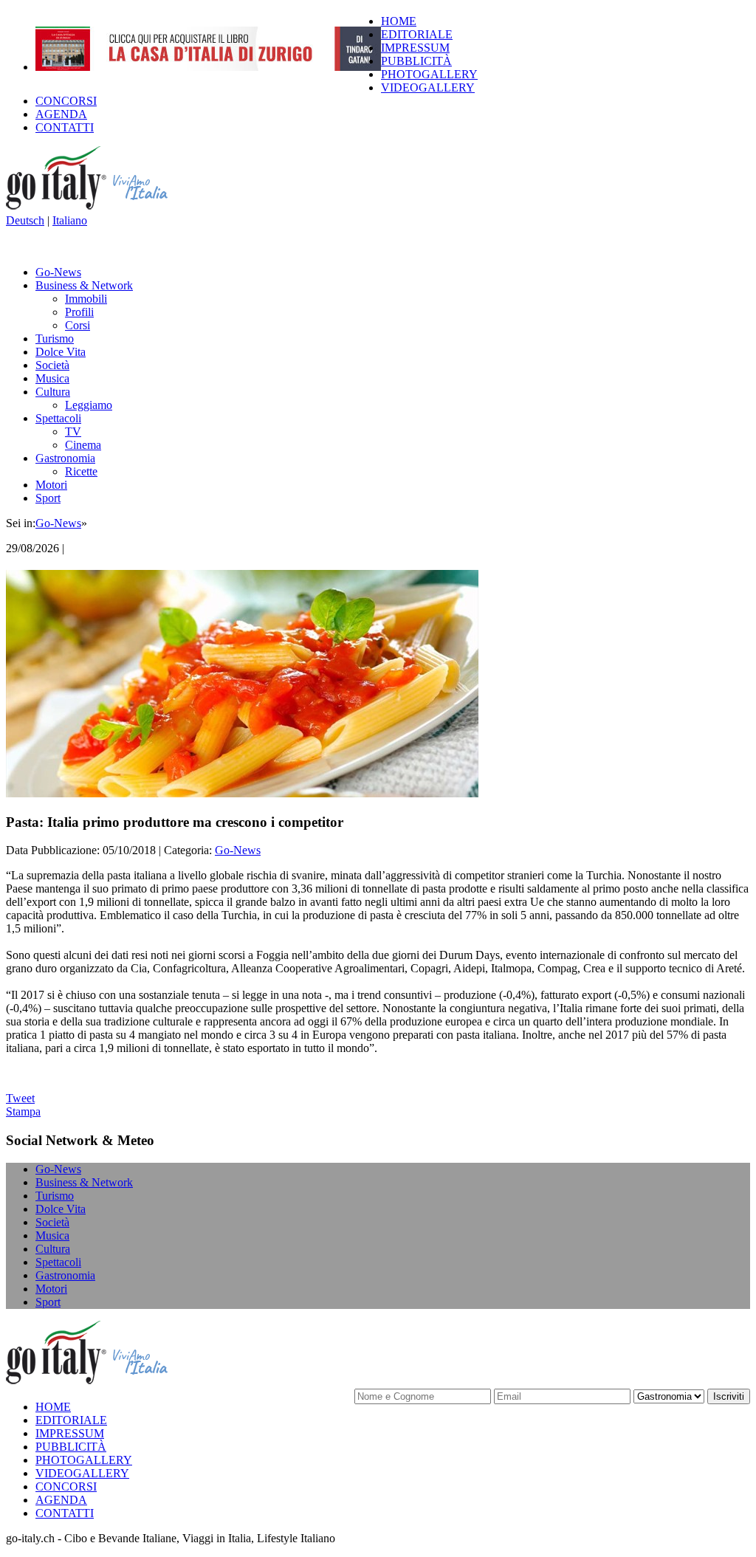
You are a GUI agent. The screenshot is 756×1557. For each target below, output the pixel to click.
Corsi (77, 325)
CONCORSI (66, 100)
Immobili (86, 298)
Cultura (52, 391)
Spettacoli (58, 418)
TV (73, 431)
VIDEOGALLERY (428, 87)
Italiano (69, 220)
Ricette (81, 471)
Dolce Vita (60, 352)
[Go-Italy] (98, 207)
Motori (51, 484)
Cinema (83, 445)
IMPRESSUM (415, 47)
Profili (79, 312)
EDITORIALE (417, 34)
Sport (48, 498)
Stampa (23, 1111)
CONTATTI (64, 127)
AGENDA (61, 114)
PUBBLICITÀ (416, 61)
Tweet (20, 1098)
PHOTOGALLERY (429, 74)
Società (52, 365)
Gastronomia (65, 458)
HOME (398, 21)
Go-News (58, 272)
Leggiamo (88, 405)
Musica (52, 378)
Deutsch (25, 220)
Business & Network (84, 285)
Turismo (54, 338)
